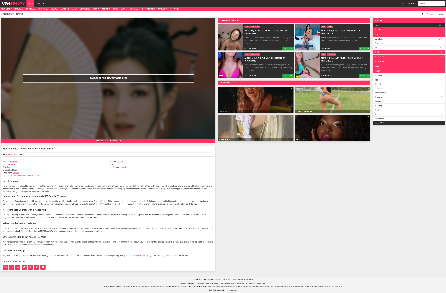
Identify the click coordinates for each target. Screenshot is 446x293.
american (379, 88)
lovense (134, 9)
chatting (378, 106)
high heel (30, 9)
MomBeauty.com (108, 286)
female (120, 161)
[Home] (423, 14)
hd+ (377, 80)
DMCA (206, 279)
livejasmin (13, 161)
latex (74, 9)
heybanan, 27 (224, 111)
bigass (378, 114)
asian (13, 164)
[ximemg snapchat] (11, 267)
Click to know (11, 154)
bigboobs (162, 9)
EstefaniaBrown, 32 (304, 111)
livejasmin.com (139, 255)
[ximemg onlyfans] (43, 267)
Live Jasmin (183, 286)
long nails (43, 9)
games (378, 101)
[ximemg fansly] (24, 267)
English (16, 173)
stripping (174, 9)
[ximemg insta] (5, 267)
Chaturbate (169, 286)
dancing (378, 97)
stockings (85, 9)
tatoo (96, 9)
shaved (54, 9)
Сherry (194, 286)
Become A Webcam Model (244, 279)
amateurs (379, 39)
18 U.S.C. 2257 (197, 279)
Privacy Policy (228, 279)
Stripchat (176, 286)
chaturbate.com (250, 48)
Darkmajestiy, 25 (302, 139)
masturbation (380, 93)
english (378, 84)
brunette (123, 167)
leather (65, 9)
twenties (379, 43)
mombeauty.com (232, 290)
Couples (40, 3)
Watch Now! (288, 48)
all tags (379, 123)
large (9, 167)
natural (18, 9)
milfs (377, 47)
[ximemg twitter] (36, 267)
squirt (124, 9)
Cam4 (189, 286)
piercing (106, 9)
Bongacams (203, 286)
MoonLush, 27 (225, 139)
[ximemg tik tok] (30, 267)
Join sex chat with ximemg (108, 141)
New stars (6, 9)
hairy (115, 9)
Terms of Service (215, 279)
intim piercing (148, 9)
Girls (30, 3)
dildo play (379, 118)
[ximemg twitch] (17, 267)
